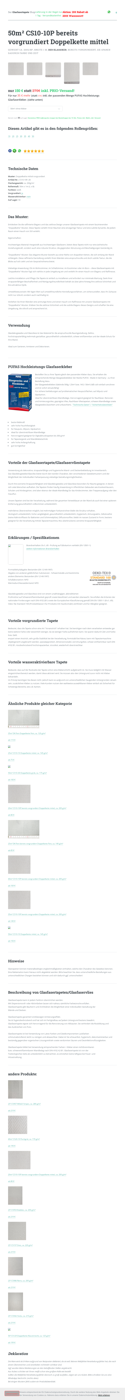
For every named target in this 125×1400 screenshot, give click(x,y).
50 (33, 136)
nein (29, 196)
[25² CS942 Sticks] (15, 1310)
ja (22, 193)
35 (25, 136)
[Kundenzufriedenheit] (34, 151)
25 (17, 136)
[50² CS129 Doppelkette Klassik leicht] (9, 1329)
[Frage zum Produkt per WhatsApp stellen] (19, 151)
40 (29, 136)
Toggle (5, 5)
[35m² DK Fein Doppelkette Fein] (23, 727)
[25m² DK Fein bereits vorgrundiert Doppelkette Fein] (23, 837)
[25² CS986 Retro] (15, 1274)
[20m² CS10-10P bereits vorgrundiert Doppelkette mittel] (19, 802)
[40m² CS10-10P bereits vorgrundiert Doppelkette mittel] (19, 873)
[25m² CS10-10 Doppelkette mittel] (9, 747)
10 (9, 136)
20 (13, 136)
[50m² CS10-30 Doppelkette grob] (9, 766)
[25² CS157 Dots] (17, 1239)
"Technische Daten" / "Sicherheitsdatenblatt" (92, 404)
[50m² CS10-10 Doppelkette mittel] (9, 928)
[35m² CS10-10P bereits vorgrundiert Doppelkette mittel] (19, 908)
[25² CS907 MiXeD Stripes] (15, 1097)
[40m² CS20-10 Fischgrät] (17, 1133)
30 (21, 136)
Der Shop (21, 12)
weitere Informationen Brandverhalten (42, 548)
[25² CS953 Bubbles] (15, 1203)
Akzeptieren (12, 1394)
